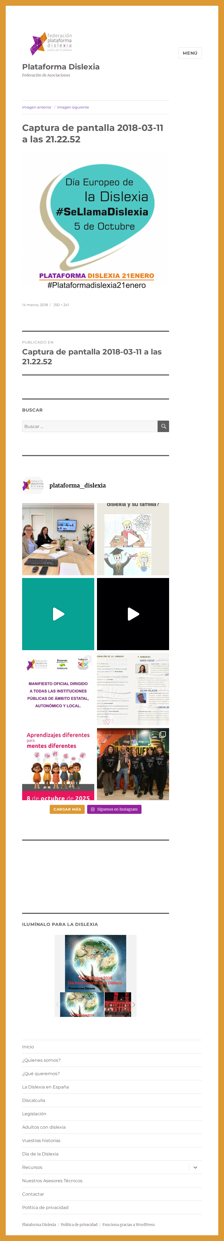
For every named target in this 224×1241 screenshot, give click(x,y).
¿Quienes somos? (41, 1060)
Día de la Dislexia (40, 1154)
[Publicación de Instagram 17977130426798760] (133, 539)
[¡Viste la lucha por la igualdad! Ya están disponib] (133, 764)
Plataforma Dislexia (61, 66)
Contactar (33, 1194)
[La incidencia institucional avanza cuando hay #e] (58, 539)
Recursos (32, 1167)
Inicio (28, 1046)
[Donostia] (127, 1004)
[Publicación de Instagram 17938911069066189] (133, 689)
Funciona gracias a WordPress (128, 1224)
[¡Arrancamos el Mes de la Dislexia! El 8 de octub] (58, 764)
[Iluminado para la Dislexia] (82, 1004)
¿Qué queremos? (41, 1073)
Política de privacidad (45, 1207)
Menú (190, 53)
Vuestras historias (41, 1140)
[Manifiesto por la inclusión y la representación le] (58, 689)
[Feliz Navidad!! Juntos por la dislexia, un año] (133, 614)
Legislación (34, 1113)
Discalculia (33, 1100)
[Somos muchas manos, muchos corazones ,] (58, 614)
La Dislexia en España (45, 1087)
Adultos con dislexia (44, 1127)
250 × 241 (61, 305)
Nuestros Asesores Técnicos (52, 1180)
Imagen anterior (36, 107)
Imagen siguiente (73, 107)
